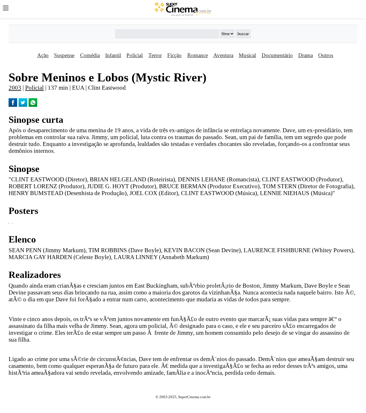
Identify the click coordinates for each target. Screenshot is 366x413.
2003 (15, 87)
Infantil (113, 55)
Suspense (64, 55)
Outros (325, 55)
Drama (305, 55)
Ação (43, 55)
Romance (197, 55)
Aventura (223, 55)
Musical (247, 55)
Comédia (90, 55)
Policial (134, 55)
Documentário (277, 55)
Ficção (174, 55)
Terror (155, 55)
